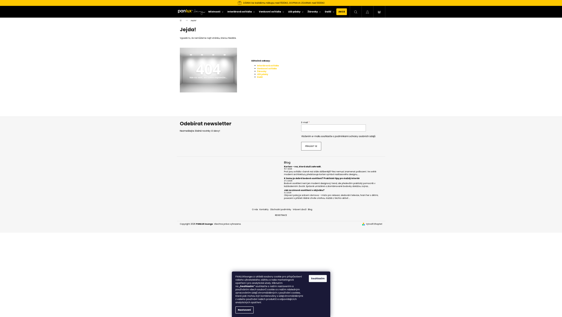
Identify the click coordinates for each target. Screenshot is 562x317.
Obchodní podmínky (280, 209)
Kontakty (264, 209)
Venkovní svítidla (267, 68)
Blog (310, 209)
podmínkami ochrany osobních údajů (355, 136)
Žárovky (261, 71)
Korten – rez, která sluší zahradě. (302, 167)
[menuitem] (215, 12)
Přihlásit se (311, 146)
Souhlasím (318, 278)
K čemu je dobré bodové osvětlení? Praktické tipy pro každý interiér (322, 178)
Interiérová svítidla (268, 65)
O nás (255, 209)
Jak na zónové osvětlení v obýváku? (304, 190)
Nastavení (244, 310)
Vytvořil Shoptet (374, 224)
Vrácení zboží (299, 209)
